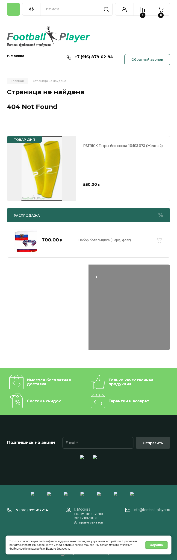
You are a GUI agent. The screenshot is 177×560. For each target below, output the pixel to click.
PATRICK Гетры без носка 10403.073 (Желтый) (123, 146)
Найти (106, 9)
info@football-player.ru (151, 510)
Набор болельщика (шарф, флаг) (105, 240)
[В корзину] (159, 240)
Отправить (153, 443)
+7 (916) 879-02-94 (94, 56)
